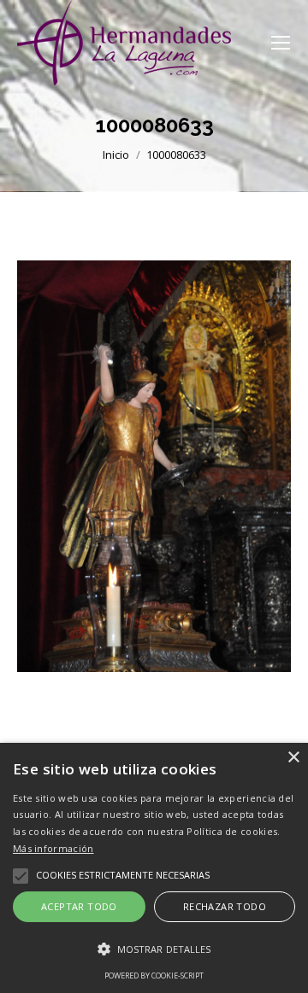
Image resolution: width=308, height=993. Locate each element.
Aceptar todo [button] (79, 906)
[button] (154, 949)
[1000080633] (154, 466)
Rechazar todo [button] (224, 906)
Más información (53, 848)
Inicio (116, 154)
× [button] (293, 757)
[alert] (154, 868)
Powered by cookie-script (154, 975)
